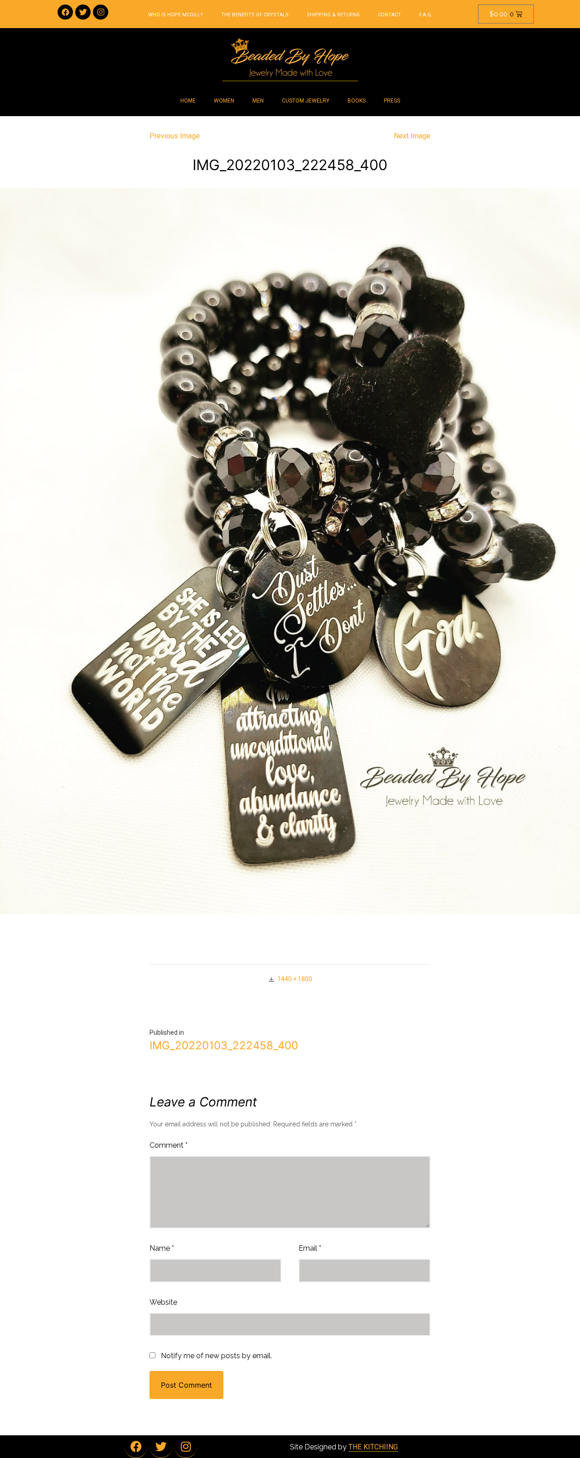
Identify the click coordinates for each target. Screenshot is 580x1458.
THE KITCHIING (373, 1447)
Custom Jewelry (305, 101)
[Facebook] (65, 12)
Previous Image (175, 136)
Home (188, 101)
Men (258, 101)
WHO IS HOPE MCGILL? (175, 15)
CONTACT (389, 15)
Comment (169, 1145)
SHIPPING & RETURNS (333, 15)
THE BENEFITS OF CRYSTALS (255, 15)
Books (357, 101)
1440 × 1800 (294, 979)
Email (310, 1248)
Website (163, 1302)
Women (224, 101)
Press (392, 101)
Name (162, 1248)
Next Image (412, 136)
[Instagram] (100, 12)
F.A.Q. (425, 15)
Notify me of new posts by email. (216, 1355)
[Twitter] (83, 12)
